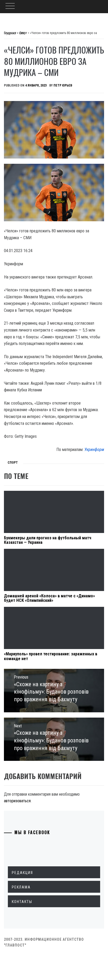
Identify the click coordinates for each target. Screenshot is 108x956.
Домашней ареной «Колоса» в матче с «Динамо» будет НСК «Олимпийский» (49, 598)
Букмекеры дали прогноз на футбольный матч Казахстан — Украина (47, 540)
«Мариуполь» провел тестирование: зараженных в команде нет (50, 656)
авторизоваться (17, 800)
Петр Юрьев (62, 85)
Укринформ (94, 449)
